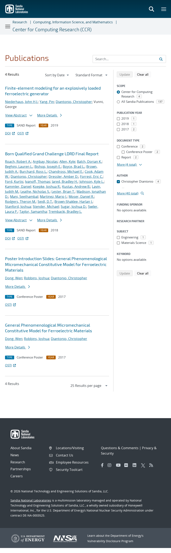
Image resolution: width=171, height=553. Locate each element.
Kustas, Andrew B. (76, 186)
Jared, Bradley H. (65, 181)
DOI (8, 133)
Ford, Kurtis (14, 181)
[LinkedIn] (136, 465)
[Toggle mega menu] (163, 9)
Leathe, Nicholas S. (35, 191)
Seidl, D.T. (45, 201)
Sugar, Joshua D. (73, 206)
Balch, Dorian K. (89, 161)
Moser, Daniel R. (81, 196)
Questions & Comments (119, 448)
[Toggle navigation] (8, 26)
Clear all (144, 74)
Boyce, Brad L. (74, 166)
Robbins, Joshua (36, 278)
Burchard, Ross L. (33, 171)
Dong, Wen (13, 278)
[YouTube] (119, 465)
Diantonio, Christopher (74, 101)
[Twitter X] (144, 465)
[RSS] (152, 465)
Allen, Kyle (67, 161)
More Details (47, 115)
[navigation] (57, 75)
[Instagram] (111, 465)
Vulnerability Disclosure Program (110, 541)
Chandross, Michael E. (66, 171)
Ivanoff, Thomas (37, 181)
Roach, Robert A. (18, 161)
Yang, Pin (47, 101)
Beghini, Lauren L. (19, 166)
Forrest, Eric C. (91, 176)
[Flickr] (127, 465)
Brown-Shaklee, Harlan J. (73, 201)
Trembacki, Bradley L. (65, 211)
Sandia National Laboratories (30, 500)
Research (20, 22)
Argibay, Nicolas (45, 161)
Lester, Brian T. (63, 191)
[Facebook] (102, 465)
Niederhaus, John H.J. (21, 101)
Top (159, 548)
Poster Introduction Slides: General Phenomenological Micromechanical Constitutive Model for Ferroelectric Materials (56, 264)
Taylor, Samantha (33, 211)
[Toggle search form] (151, 9)
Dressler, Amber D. (63, 176)
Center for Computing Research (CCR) (52, 29)
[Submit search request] (161, 59)
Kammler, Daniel (18, 186)
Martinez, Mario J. (53, 196)
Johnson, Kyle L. (91, 181)
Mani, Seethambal (24, 196)
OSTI (20, 133)
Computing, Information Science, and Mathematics (73, 22)
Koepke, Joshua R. (46, 186)
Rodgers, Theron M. (20, 201)
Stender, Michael (46, 206)
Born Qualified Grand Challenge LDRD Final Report (52, 153)
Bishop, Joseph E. (47, 166)
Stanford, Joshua (18, 206)
